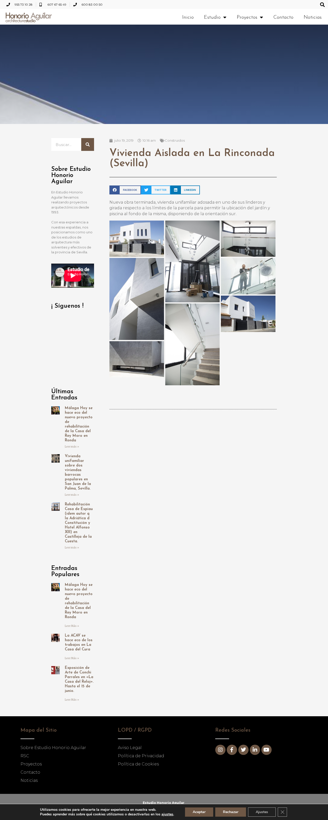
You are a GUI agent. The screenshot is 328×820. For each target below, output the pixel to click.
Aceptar (199, 811)
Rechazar (230, 811)
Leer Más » (72, 626)
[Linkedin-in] (255, 750)
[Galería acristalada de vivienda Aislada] (248, 238)
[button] (322, 4)
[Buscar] (87, 144)
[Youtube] (266, 750)
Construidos (175, 140)
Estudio (212, 17)
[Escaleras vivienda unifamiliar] (192, 344)
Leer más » (72, 446)
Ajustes (262, 811)
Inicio (188, 17)
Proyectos (247, 17)
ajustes (167, 814)
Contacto (283, 17)
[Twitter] (243, 750)
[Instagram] (220, 750)
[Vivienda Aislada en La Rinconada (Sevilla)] (136, 238)
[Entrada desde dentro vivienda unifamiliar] (192, 260)
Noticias (313, 17)
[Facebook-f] (232, 750)
